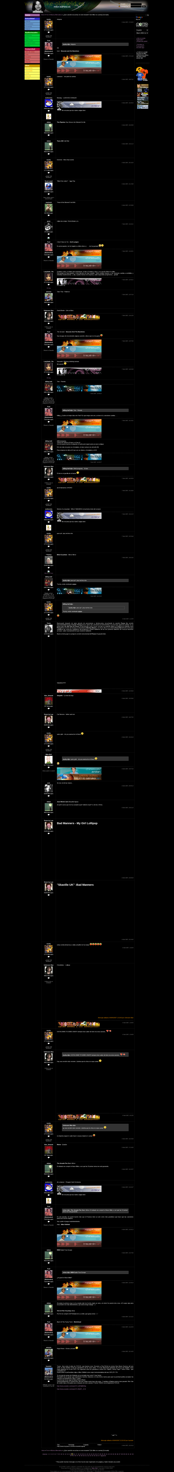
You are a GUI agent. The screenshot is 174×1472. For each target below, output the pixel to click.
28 (100, 1454)
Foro (26, 54)
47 (77, 1455)
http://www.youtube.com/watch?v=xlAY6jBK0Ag (71, 1386)
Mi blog (49, 288)
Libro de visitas (30, 52)
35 (115, 1454)
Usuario (123, 4)
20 (83, 1454)
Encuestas (28, 26)
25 (94, 1454)
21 (85, 1454)
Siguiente (103, 1455)
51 (86, 1455)
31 (107, 1454)
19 (81, 1454)
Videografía (28, 71)
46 (75, 1455)
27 (98, 1454)
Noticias (27, 21)
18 (78, 1454)
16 (74, 1454)
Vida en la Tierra (48, 573)
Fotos (27, 38)
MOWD (27, 78)
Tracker (27, 45)
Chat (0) (27, 62)
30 (104, 1454)
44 (71, 1455)
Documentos (29, 24)
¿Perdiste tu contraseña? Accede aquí (140, 46)
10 (61, 1454)
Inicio (27, 15)
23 (89, 1454)
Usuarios (28, 57)
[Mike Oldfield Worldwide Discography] (142, 25)
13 (68, 1454)
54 (92, 1455)
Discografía (28, 68)
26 (96, 1454)
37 (120, 1454)
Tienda (27, 59)
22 (87, 1454)
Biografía (28, 76)
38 (122, 1454)
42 (130, 1454)
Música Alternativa (56, 14)
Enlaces (27, 29)
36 (117, 1454)
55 (94, 1455)
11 (63, 1454)
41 (128, 1454)
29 (102, 1454)
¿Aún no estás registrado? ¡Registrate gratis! (142, 39)
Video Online (29, 40)
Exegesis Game (30, 43)
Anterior (45, 1454)
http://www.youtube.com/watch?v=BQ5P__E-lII (71, 1389)
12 (65, 1454)
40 (126, 1454)
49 (81, 1455)
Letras (27, 73)
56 (97, 1455)
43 (132, 1454)
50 (84, 1455)
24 (91, 1454)
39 (124, 1454)
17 (76, 1454)
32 (109, 1454)
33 (111, 1454)
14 (70, 1454)
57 (99, 1455)
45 (73, 1455)
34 (113, 1454)
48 (79, 1455)
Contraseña (124, 6)
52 (88, 1455)
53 (90, 1455)
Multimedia (28, 35)
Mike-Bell (94, 1468)
